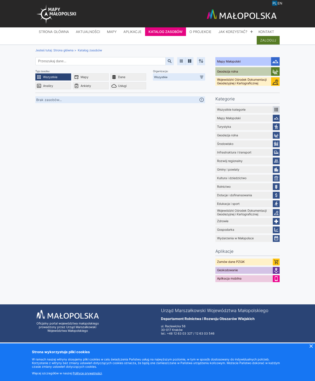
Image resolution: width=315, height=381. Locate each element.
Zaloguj (268, 40)
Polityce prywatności (87, 373)
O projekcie (200, 32)
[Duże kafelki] (189, 61)
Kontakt (266, 32)
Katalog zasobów (165, 32)
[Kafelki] (181, 61)
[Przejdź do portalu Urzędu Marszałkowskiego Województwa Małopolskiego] (242, 14)
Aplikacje (132, 32)
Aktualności (88, 32)
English (279, 3)
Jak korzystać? (232, 32)
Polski (274, 3)
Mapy (112, 32)
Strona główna (54, 32)
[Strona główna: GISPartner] (56, 14)
